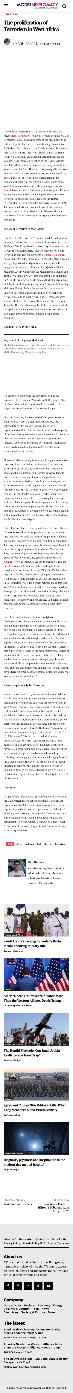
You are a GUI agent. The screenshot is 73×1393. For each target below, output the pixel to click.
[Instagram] (18, 1286)
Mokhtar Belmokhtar (53, 254)
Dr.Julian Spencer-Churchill (17, 1005)
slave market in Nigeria (16, 753)
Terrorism (12, 14)
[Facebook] (7, 55)
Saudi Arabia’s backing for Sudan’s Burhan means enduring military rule (33, 943)
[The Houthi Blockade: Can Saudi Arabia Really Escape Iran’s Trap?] (36, 1029)
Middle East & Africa (14, 934)
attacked (8, 301)
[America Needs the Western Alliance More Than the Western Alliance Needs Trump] (36, 974)
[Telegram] (50, 55)
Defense (8, 1098)
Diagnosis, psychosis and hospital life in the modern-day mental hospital (34, 1162)
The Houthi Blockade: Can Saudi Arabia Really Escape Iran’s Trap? (32, 1052)
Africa (19, 844)
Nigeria (47, 844)
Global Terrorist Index (16, 190)
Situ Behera (28, 44)
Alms (36, 574)
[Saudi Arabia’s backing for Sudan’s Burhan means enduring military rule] (36, 920)
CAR (39, 844)
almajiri (8, 561)
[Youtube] (48, 1286)
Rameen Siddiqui (12, 1060)
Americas (9, 989)
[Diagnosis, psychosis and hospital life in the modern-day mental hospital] (36, 1138)
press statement (19, 135)
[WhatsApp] (24, 55)
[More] (59, 55)
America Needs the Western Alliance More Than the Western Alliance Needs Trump (33, 998)
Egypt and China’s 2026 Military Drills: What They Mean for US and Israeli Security (35, 1107)
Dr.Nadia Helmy (12, 1114)
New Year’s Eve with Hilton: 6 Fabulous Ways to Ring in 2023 (53, 1208)
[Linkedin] (33, 55)
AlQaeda (29, 844)
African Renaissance (14, 1153)
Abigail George (11, 1169)
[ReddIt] (42, 55)
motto (26, 280)
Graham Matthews (13, 950)
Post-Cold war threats (18, 1204)
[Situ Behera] (8, 41)
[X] (16, 55)
